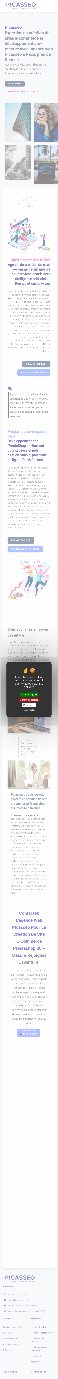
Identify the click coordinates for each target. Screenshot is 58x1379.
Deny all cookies (30, 700)
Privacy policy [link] (29, 710)
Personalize (29, 705)
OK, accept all (30, 694)
